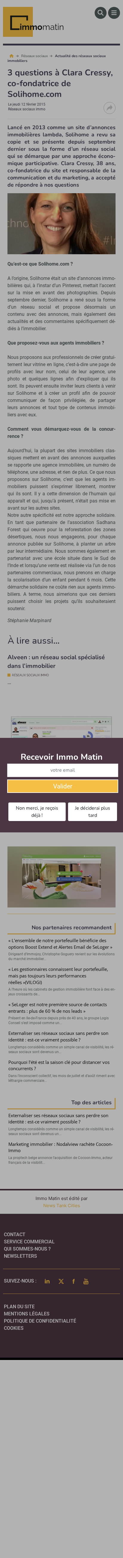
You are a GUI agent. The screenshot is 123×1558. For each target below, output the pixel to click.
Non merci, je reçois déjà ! (37, 812)
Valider (62, 786)
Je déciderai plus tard (92, 812)
